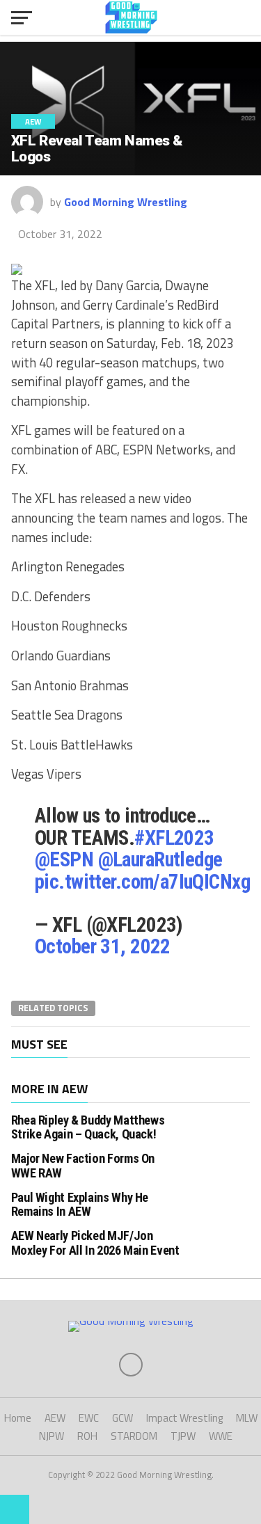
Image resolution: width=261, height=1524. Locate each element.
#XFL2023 (174, 838)
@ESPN (64, 859)
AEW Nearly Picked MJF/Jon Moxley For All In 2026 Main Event (95, 1242)
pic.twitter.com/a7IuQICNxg (142, 882)
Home (17, 1418)
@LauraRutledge (160, 859)
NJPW (51, 1436)
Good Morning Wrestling (125, 201)
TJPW (183, 1436)
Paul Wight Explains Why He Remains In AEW (79, 1204)
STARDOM (134, 1436)
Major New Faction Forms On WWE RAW (83, 1165)
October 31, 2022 (103, 946)
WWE (220, 1436)
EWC (89, 1418)
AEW (55, 1418)
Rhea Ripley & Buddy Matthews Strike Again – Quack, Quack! (88, 1127)
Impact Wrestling (184, 1418)
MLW (247, 1418)
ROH (87, 1436)
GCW (122, 1418)
